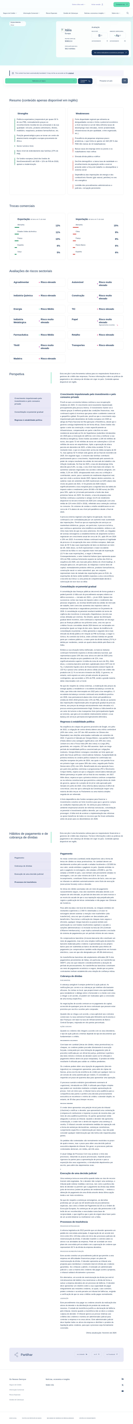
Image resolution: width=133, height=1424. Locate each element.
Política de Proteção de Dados (31, 1418)
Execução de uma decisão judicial (29, 874)
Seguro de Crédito (15, 1385)
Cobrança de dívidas (23, 866)
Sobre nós (50, 1385)
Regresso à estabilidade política (28, 420)
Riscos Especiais (14, 1395)
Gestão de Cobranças (16, 1399)
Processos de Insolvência (25, 882)
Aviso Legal (13, 1418)
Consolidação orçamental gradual (29, 412)
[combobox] (109, 81)
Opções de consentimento (87, 1418)
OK (126, 81)
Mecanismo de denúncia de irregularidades (60, 1418)
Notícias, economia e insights (58, 1379)
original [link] (71, 73)
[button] (10, 13)
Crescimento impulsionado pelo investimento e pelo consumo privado (28, 401)
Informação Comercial (16, 1390)
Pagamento (19, 858)
